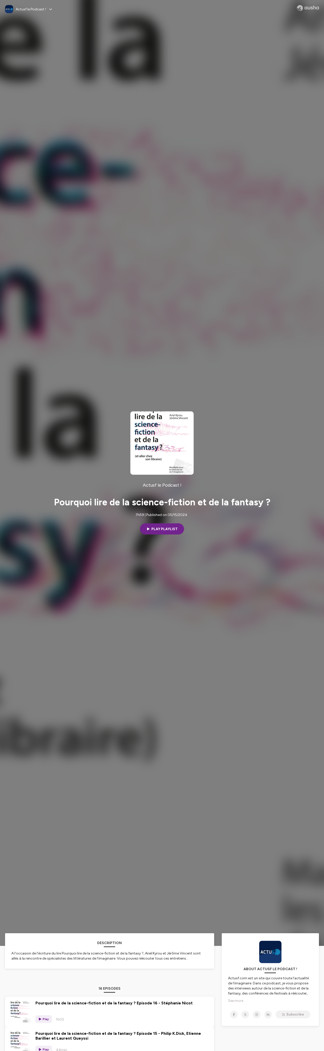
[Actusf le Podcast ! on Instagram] (256, 1014)
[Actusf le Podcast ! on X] (245, 1014)
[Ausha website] (308, 8)
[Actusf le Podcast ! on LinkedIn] (268, 1014)
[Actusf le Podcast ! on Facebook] (234, 1014)
